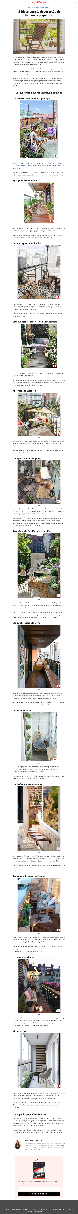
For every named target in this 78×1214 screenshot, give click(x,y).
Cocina (36, 1209)
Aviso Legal (58, 1209)
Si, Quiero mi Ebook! (39, 1194)
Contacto (53, 1209)
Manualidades (42, 1209)
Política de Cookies (37, 1211)
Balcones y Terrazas (43, 7)
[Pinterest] (72, 1210)
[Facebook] (75, 1210)
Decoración (32, 7)
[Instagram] (69, 1210)
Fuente (39, 159)
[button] (2, 2)
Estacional (48, 1209)
